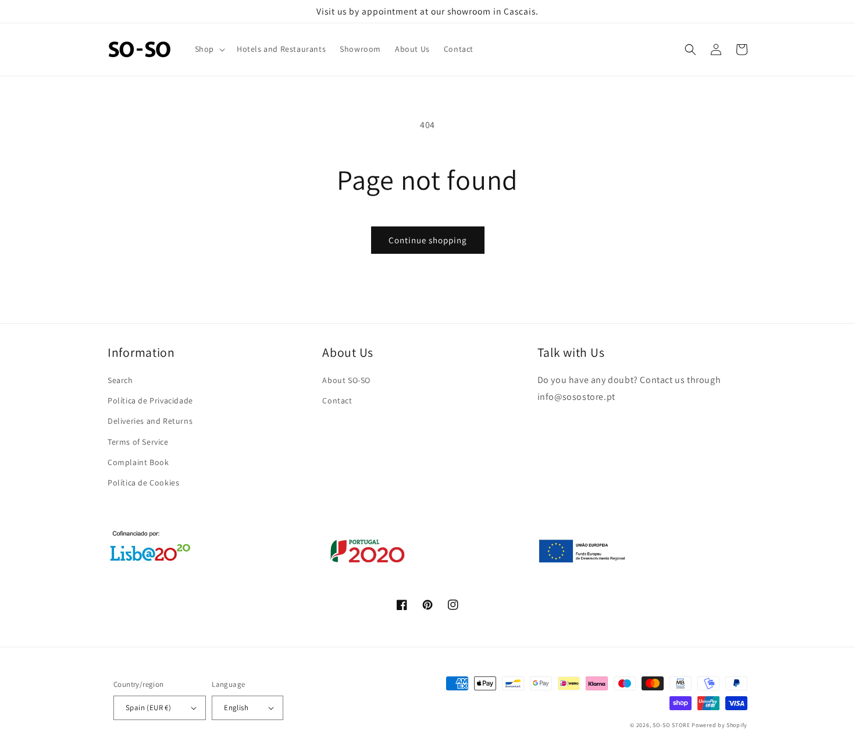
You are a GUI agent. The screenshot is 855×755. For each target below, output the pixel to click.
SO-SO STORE (671, 725)
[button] (209, 49)
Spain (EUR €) (148, 708)
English (236, 708)
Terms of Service (138, 442)
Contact (337, 400)
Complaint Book (138, 462)
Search (120, 380)
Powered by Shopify (719, 725)
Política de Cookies (143, 482)
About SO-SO (346, 380)
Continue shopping (428, 240)
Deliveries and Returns (150, 421)
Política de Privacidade (150, 400)
